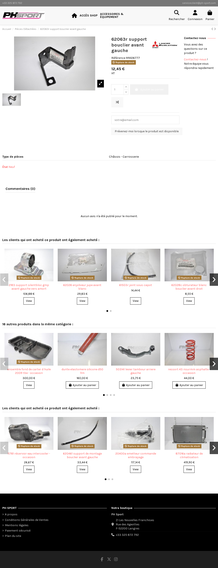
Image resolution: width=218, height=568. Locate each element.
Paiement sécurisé (17, 530)
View (29, 301)
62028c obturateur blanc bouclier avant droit (189, 287)
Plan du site (13, 536)
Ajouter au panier (84, 385)
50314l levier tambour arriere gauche (135, 371)
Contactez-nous (195, 59)
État (5, 167)
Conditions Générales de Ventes (27, 520)
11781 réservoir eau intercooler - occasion (29, 455)
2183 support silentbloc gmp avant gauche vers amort (29, 287)
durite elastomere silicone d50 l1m (82, 371)
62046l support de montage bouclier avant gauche (82, 455)
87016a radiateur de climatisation (189, 455)
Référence (118, 58)
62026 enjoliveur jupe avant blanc (82, 287)
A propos (11, 514)
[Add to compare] (117, 102)
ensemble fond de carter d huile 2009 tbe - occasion (29, 371)
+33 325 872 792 (127, 535)
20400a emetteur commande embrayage (135, 455)
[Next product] (215, 29)
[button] (107, 311)
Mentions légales (17, 525)
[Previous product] (212, 29)
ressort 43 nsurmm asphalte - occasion (189, 371)
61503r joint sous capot (135, 285)
